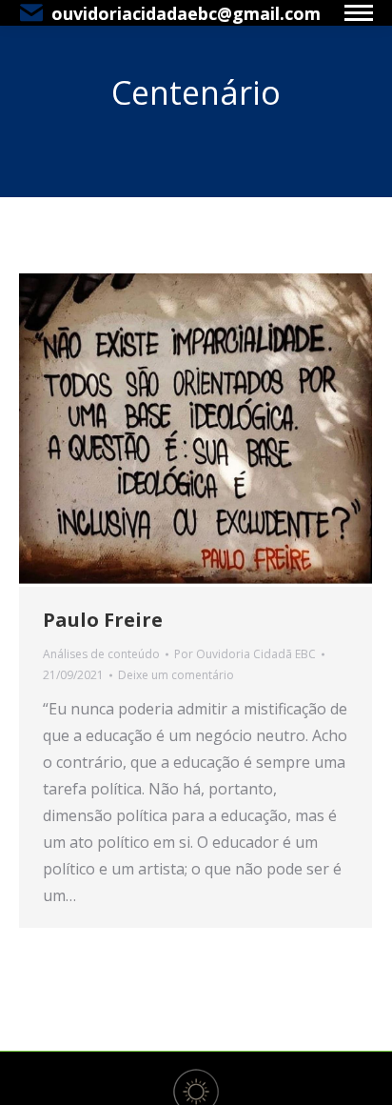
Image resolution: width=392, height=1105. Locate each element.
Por (245, 654)
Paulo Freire (103, 620)
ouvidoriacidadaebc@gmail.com (186, 13)
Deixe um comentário (176, 675)
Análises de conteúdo (101, 654)
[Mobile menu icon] (359, 13)
